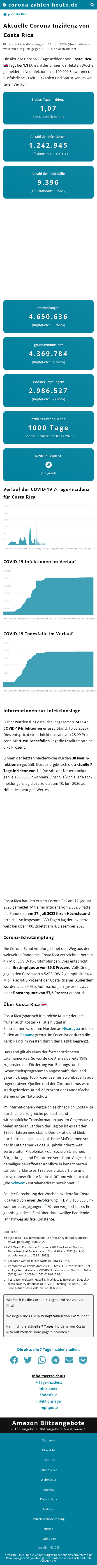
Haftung (48, 1509)
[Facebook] (14, 1360)
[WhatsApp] (42, 1360)
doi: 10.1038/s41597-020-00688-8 (38, 1288)
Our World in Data (46, 1261)
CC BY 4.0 (65, 1261)
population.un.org (20, 1255)
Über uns (48, 1460)
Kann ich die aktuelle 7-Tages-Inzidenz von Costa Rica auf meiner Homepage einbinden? (45, 1329)
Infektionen (48, 1388)
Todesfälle (48, 1394)
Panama (27, 1034)
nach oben (49, 1539)
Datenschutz (48, 1499)
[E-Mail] (69, 1360)
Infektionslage (48, 1401)
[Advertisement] (48, 247)
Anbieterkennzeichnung (48, 1519)
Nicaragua (71, 1028)
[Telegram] (55, 1360)
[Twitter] (28, 1360)
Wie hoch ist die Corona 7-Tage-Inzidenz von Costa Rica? (47, 1302)
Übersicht (48, 1450)
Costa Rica (19, 14)
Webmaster (48, 1480)
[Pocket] (83, 1360)
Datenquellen (48, 1470)
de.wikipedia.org (19, 1242)
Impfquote (48, 1407)
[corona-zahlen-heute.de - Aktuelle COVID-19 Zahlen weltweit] (5, 14)
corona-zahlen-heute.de (43, 4)
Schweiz (18, 1183)
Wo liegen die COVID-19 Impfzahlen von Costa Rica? (47, 1316)
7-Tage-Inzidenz (48, 1382)
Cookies (48, 1490)
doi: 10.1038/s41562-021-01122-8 (38, 1274)
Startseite (48, 1440)
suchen (48, 1529)
